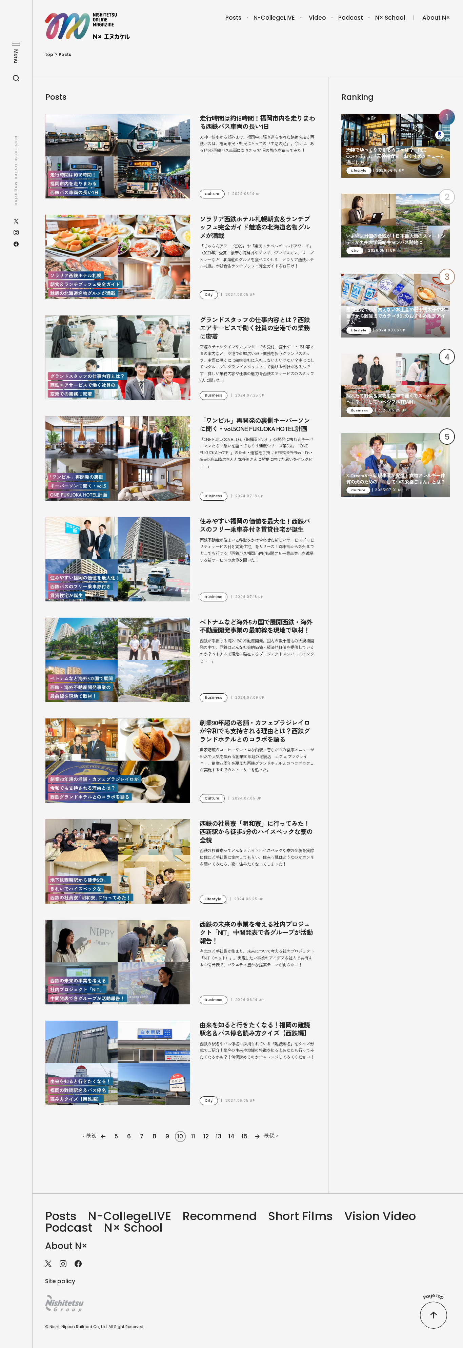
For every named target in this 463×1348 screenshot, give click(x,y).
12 (206, 1136)
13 (218, 1136)
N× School (390, 18)
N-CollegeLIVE (274, 18)
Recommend (219, 1216)
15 (244, 1136)
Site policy (60, 1281)
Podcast (350, 18)
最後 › (271, 1135)
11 (193, 1136)
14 (231, 1136)
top (49, 54)
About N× (436, 18)
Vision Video (380, 1216)
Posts (233, 18)
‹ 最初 (89, 1135)
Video (317, 18)
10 (180, 1136)
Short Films (300, 1216)
